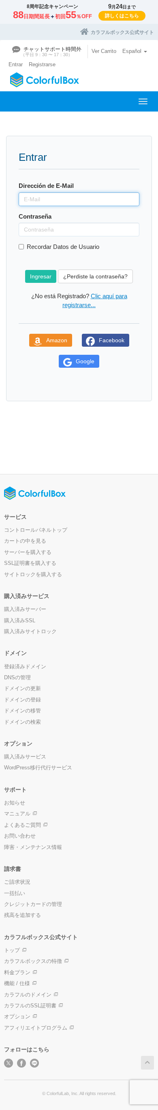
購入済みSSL (19, 620)
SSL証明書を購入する (30, 563)
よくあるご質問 (22, 825)
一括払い (14, 893)
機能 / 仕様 (17, 983)
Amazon (56, 340)
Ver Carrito (104, 51)
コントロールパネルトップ (35, 530)
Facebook (111, 340)
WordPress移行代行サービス (38, 768)
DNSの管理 (17, 677)
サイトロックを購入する (33, 574)
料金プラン (17, 972)
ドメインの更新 (22, 688)
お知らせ (14, 803)
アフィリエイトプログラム (35, 1028)
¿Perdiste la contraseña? (95, 276)
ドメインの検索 (22, 722)
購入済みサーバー (25, 609)
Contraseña (35, 216)
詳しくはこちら (122, 16)
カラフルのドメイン (27, 995)
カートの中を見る (25, 541)
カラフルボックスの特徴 (33, 961)
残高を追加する (22, 915)
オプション (17, 1016)
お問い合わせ (20, 836)
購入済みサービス (25, 757)
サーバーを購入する (27, 552)
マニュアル (17, 814)
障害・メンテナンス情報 (33, 847)
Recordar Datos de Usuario (63, 246)
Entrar (16, 64)
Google (85, 361)
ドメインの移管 (22, 711)
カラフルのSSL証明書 (30, 1006)
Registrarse (42, 64)
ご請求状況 (17, 882)
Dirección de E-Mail (46, 185)
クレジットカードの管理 (33, 904)
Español (132, 51)
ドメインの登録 (22, 700)
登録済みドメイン (25, 666)
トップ (12, 950)
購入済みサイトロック (30, 631)
